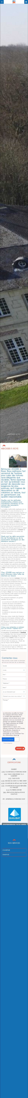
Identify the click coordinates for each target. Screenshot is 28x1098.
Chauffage (5, 854)
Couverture (6, 850)
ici (18, 735)
